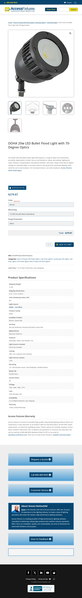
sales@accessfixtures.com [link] (17, 435)
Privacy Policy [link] (31, 579)
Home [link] (10, 23)
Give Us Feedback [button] (39, 539)
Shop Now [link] (51, 9)
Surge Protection (15, 219)
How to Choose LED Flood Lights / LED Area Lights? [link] (29, 23)
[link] (68, 2)
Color (13, 200)
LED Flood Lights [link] (52, 23)
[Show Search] (54, 579)
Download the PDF (18, 188)
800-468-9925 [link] (12, 2)
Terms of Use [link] (43, 579)
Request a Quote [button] (39, 459)
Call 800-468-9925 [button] (39, 474)
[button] (75, 3)
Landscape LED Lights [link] (61, 259)
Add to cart (65, 244)
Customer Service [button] (39, 490)
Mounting (12, 210)
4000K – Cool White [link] (15, 307)
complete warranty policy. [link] (62, 435)
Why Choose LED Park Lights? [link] (40, 261)
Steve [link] (23, 510)
